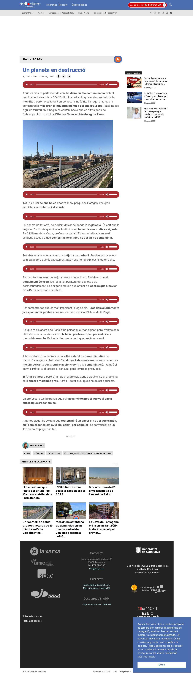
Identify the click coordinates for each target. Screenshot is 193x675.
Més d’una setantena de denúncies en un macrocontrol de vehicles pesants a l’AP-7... (70, 529)
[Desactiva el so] (106, 84)
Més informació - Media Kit (96, 588)
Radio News (83, 13)
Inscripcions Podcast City (105, 13)
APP (115, 672)
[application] (71, 84)
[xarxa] (45, 551)
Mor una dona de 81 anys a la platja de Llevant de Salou (102, 490)
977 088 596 (98, 565)
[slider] (113, 84)
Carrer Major (27, 13)
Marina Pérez (32, 76)
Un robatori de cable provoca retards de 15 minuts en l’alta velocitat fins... (38, 527)
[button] (170, 5)
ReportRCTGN (33, 59)
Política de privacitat (33, 616)
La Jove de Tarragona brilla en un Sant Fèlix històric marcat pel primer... (104, 527)
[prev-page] (114, 464)
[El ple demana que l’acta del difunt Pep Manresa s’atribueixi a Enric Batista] (38, 475)
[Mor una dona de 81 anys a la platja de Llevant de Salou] (104, 475)
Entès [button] (161, 664)
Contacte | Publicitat (101, 672)
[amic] (45, 562)
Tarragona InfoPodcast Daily (61, 13)
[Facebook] (151, 13)
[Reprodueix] (26, 84)
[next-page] (117, 464)
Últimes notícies (79, 4)
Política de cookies (32, 621)
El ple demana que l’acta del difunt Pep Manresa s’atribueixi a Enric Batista (37, 492)
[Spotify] (159, 13)
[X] (167, 13)
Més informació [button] (146, 656)
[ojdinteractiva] (45, 595)
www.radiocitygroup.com (147, 572)
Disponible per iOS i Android (96, 604)
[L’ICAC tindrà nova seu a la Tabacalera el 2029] (71, 475)
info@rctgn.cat (96, 568)
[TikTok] (163, 13)
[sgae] (45, 573)
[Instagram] (155, 13)
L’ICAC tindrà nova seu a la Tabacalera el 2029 (70, 490)
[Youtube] (171, 13)
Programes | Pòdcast (56, 4)
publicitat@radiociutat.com (97, 585)
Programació (125, 672)
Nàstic (41, 13)
